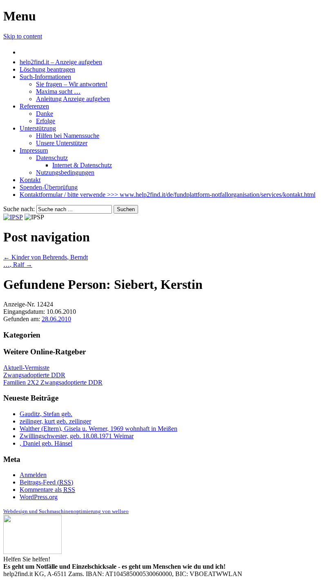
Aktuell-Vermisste (26, 367)
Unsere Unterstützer (61, 143)
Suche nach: (19, 208)
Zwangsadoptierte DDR (34, 375)
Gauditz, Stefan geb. (46, 413)
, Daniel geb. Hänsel (46, 443)
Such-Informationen (45, 76)
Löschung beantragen (47, 69)
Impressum (34, 150)
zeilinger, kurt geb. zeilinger (55, 421)
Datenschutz (52, 157)
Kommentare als (47, 489)
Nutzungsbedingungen (65, 172)
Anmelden (33, 474)
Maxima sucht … (58, 91)
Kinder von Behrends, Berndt (45, 257)
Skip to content (22, 36)
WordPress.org (39, 496)
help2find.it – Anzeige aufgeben (61, 62)
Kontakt (30, 179)
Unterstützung (38, 128)
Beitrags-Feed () (46, 482)
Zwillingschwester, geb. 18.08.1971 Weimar (77, 435)
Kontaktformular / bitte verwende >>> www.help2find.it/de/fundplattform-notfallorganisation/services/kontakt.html (167, 194)
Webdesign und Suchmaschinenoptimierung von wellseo (66, 511)
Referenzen (34, 106)
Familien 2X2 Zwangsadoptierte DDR (53, 382)
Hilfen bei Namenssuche (67, 135)
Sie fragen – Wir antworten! (71, 84)
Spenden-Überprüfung (49, 187)
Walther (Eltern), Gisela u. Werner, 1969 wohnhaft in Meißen (98, 428)
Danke (44, 113)
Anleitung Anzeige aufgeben (73, 98)
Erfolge (45, 120)
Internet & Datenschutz (82, 165)
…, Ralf (17, 264)
